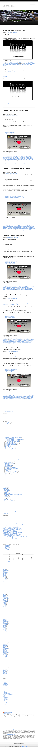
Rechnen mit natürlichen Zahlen (10, 479)
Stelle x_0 (21, 162)
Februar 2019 (5, 578)
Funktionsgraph (19, 224)
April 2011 (4, 641)
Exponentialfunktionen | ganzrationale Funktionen (12, 468)
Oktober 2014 (5, 622)
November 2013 (5, 633)
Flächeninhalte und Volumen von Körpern (12, 441)
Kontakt (30, 21)
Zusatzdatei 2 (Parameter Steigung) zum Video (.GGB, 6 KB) (14, 197)
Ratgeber (5, 701)
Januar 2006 (5, 651)
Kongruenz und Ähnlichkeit (9, 442)
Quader (14, 396)
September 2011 (5, 640)
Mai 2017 (4, 593)
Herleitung (30, 160)
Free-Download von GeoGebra (10, 133)
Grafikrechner (6, 502)
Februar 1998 (5, 672)
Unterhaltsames (6, 702)
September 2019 (5, 572)
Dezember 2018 (5, 580)
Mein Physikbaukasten (7, 707)
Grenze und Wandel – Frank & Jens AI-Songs (10, 537)
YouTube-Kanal (7, 409)
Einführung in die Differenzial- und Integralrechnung (13, 437)
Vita (6, 21)
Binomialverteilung (8, 466)
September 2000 (5, 661)
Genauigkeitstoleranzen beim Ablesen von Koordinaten (14, 394)
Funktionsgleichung (14, 224)
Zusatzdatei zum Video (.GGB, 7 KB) (11, 132)
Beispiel (15, 156)
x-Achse (11, 163)
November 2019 (5, 570)
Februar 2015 (5, 618)
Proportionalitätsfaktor (29, 395)
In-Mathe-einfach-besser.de (20, 286)
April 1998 (4, 671)
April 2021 (4, 569)
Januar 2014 (5, 631)
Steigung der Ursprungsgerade (10, 397)
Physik (5, 700)
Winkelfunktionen (7, 487)
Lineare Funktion (13, 64)
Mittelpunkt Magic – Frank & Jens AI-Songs (9, 530)
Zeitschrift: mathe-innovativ (8, 509)
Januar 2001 (5, 659)
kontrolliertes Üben (21, 341)
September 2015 (5, 611)
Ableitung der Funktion (11, 155)
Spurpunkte (4, 397)
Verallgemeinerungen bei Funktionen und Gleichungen (10, 63)
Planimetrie (7, 473)
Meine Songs (5, 488)
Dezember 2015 (5, 608)
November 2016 (5, 598)
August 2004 (5, 656)
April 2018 (4, 584)
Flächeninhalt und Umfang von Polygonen (12, 440)
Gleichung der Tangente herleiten (14, 159)
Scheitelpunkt (19, 104)
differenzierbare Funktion (10, 157)
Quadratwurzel (7, 478)
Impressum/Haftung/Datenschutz (8, 23)
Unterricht (18, 21)
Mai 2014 (4, 627)
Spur (24, 229)
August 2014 (5, 624)
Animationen (6, 690)
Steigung (20, 161)
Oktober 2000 (5, 660)
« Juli (9, 561)
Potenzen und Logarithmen (9, 474)
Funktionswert (24, 224)
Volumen (4, 398)
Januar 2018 (5, 586)
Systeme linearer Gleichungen (9, 449)
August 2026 (5, 565)
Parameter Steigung (28, 228)
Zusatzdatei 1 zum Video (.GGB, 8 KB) (11, 369)
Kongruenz (6, 470)
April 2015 (4, 616)
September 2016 (5, 600)
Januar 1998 (5, 673)
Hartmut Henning (7, 545)
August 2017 (5, 591)
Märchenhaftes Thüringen (8, 712)
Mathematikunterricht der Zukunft (21, 227)
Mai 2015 (4, 615)
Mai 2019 (4, 575)
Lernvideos (5, 692)
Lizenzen (26, 21)
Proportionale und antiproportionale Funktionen (13, 458)
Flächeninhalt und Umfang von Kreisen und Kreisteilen (14, 439)
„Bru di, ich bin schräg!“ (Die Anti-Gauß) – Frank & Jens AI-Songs (13, 522)
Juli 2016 (4, 602)
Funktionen (25, 158)
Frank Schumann (9, 5)
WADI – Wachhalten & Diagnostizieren (8, 512)
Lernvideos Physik (7, 493)
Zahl (24, 398)
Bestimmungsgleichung (28, 156)
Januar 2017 (5, 596)
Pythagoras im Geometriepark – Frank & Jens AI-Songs (11, 535)
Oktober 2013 (5, 634)
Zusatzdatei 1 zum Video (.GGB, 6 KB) (11, 259)
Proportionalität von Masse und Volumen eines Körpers (13, 494)
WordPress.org (5, 685)
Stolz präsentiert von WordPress (19, 743)
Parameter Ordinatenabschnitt (20, 228)
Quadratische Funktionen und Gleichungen (11, 104)
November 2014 (5, 621)
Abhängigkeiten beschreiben (10, 301)
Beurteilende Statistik (9, 433)
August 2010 (5, 643)
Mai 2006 (4, 649)
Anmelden (4, 682)
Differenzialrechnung (11, 285)
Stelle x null (17, 162)
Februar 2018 (5, 585)
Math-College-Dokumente (8, 505)
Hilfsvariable (28, 225)
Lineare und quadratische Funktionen (11, 173)
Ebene (30, 393)
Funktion (30, 63)
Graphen (28, 160)
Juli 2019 (4, 573)
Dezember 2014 (5, 620)
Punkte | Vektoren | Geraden (9, 477)
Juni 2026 (4, 567)
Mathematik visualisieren (26, 62)
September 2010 (5, 642)
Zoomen (30, 398)
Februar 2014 (5, 630)
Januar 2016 (5, 607)
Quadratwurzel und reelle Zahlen (10, 447)
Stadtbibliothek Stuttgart (8, 415)
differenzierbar (5, 157)
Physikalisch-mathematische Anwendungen (11, 443)
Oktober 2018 (5, 581)
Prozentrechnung (7, 476)
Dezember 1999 (5, 666)
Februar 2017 (5, 595)
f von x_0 (31, 157)
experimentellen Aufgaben (17, 223)
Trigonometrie (7, 484)
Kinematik (6, 491)
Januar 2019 (5, 579)
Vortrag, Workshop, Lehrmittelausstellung (9, 511)
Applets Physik (6, 490)
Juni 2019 (4, 574)
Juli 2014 (4, 625)
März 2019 (4, 577)
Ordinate (24, 395)
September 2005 (5, 652)
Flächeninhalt (5, 394)
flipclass (4, 158)
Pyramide (11, 396)
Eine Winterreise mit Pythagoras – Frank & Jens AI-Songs (12, 534)
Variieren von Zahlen (22, 343)
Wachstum (7, 460)
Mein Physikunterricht (7, 708)
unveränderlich (23, 397)
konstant (11, 395)
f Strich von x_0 (28, 157)
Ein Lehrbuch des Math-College (9, 500)
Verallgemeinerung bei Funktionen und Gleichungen (23, 105)
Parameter (4, 228)
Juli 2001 (4, 658)
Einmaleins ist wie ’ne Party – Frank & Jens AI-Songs (11, 527)
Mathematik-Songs (7, 693)
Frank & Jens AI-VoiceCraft (9, 411)
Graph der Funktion (14, 160)
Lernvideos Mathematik (25, 154)
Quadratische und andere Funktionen (10, 446)
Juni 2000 (4, 662)
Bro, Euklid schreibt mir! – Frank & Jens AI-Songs (10, 526)
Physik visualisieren (6, 489)
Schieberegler (18, 229)
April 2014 (4, 628)
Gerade (24, 394)
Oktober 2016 (5, 599)
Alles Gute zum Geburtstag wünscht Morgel (9, 734)
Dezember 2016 (5, 597)
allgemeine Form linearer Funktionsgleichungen (20, 222)
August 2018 (5, 583)
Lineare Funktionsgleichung (12, 287)
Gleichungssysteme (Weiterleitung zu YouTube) (10, 304)
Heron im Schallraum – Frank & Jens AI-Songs (10, 531)
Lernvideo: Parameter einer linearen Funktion (16, 168)
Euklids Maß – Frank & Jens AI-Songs (8, 525)
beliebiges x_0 (19, 156)
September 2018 (5, 582)
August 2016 (5, 601)
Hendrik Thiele (7, 546)
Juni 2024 (4, 568)
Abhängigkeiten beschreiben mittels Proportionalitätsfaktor (20, 393)
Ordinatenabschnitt (5, 161)
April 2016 (4, 605)
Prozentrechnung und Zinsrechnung (10, 444)
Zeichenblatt (27, 398)
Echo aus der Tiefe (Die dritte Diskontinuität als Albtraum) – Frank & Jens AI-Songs (15, 536)
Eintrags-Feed (5, 683)
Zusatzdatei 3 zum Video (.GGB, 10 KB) (11, 262)
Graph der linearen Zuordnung (13, 225)
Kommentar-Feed (5, 684)
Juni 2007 (4, 647)
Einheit (32, 393)
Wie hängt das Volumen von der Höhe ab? (11, 398)
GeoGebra (15, 62)
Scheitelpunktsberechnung (25, 104)
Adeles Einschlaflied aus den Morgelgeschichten (10, 729)
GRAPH (10, 64)
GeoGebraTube (7, 403)
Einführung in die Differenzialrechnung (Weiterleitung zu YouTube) (23, 116)
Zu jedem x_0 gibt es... (27, 163)
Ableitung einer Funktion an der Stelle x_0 (21, 155)
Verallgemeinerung (17, 230)
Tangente (24, 162)
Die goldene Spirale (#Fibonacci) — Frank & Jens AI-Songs (12, 539)
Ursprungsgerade (12, 230)
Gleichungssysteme (19, 301)
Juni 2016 (4, 603)
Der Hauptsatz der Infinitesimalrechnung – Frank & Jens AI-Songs (13, 524)
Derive (5, 498)
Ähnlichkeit (7, 464)
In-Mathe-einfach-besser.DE (9, 414)
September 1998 (5, 670)
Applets (5, 691)
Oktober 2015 (5, 610)
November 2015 (5, 609)
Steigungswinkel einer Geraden (20, 289)
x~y (20, 398)
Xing (5, 408)
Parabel (4, 104)
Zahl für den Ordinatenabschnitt (19, 163)
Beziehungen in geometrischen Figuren (11, 429)
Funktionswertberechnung (29, 224)
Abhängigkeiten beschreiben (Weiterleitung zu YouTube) (23, 303)
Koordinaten (15, 395)
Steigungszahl (14, 162)
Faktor (22, 223)
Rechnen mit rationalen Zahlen (9, 448)
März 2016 (4, 606)
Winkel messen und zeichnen (9, 461)
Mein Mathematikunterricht (8, 706)
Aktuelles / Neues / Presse (7, 422)
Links (22, 21)
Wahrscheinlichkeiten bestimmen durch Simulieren (14, 435)
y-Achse (14, 163)
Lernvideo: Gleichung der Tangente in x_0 (15, 110)
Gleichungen (7, 160)
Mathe (4, 227)
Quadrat (17, 396)
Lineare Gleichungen (9, 454)
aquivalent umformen (11, 156)
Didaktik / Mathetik (7, 499)
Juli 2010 (4, 644)
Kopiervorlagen (6, 504)
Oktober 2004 (5, 654)
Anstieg (28, 222)
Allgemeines (6, 697)
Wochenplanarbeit (5, 513)
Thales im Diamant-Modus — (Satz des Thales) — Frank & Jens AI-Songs (14, 540)
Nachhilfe (27, 227)
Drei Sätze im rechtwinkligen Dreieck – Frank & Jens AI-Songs (12, 532)
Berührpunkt (23, 156)
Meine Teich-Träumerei (6, 713)
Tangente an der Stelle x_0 (29, 162)
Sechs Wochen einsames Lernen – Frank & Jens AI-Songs (12, 528)
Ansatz (7, 156)
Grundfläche (6, 395)
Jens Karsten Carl (16, 226)
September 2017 (5, 590)
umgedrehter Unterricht (6, 163)
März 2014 (4, 629)
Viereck (32, 397)
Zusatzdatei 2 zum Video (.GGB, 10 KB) (11, 370)
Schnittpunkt (22, 229)
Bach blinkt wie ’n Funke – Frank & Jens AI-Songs (10, 517)
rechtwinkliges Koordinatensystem (13, 161)
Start (4, 21)
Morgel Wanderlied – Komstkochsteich (9, 718)
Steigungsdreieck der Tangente (7, 162)
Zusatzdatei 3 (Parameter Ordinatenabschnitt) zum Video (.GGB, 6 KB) (16, 198)
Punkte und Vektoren (8, 445)
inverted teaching (10, 226)
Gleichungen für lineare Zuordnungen (16, 340)
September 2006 (5, 648)
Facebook (6, 402)
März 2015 (4, 617)
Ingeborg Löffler (7, 547)
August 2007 (5, 646)
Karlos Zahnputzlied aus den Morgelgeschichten (10, 723)
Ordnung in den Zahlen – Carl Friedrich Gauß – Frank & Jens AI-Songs (14, 538)
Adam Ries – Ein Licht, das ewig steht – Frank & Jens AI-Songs (12, 529)
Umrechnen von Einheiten (9, 485)
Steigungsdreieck (18, 64)
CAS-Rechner (6, 497)
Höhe (9, 395)
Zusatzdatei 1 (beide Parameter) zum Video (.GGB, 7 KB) (14, 196)
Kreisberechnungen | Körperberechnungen (11, 471)
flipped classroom (8, 158)
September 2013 (5, 635)
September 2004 (5, 655)
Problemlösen (7, 475)
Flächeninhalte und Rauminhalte (10, 438)
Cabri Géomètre (6, 496)
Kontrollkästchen (27, 341)
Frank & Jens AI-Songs (8, 410)
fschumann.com (18, 158)
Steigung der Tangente (24, 161)
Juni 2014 (4, 626)
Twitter (6, 406)
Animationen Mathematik (8, 427)
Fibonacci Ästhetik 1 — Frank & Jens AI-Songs (10, 533)
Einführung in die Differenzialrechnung (12, 115)
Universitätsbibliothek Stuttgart (9, 416)
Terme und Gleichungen (8, 450)
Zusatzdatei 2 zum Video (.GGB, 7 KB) (11, 261)
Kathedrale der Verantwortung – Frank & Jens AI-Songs (11, 541)
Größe (4, 395)
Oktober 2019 (5, 571)
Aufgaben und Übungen (6, 423)
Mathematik (6, 227)
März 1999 (4, 669)
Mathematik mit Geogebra (12, 227)
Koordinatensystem (20, 395)
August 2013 (5, 636)
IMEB (15, 21)
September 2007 (5, 645)
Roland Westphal (7, 549)
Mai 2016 (4, 604)
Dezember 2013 (5, 632)
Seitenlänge (30, 396)
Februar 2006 (5, 650)
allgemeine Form (10, 222)
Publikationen (11, 21)
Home (4, 425)
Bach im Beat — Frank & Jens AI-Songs (9, 518)
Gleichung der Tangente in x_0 (23, 159)
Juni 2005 (4, 653)
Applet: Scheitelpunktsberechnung (13, 70)
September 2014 (5, 623)
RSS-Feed (6, 407)
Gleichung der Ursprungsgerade (29, 394)
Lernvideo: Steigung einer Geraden (13, 235)
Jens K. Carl (6, 548)
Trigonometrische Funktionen (9, 451)
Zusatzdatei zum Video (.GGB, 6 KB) (11, 316)
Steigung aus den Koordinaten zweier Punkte (22, 288)
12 (13, 557)
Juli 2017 (4, 592)
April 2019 (4, 576)
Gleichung (31, 158)
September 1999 (5, 667)
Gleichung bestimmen (6, 159)
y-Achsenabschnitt (28, 230)
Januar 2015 (5, 619)
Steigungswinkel (13, 289)
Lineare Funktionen (20, 62)
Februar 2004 (5, 657)
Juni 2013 (4, 637)
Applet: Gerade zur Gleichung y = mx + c (15, 31)
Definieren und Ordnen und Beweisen (11, 436)
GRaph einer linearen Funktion (22, 160)
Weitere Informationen (25, 746)
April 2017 (4, 594)
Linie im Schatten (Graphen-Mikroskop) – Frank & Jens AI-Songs (13, 516)
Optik (6, 492)
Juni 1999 (4, 668)
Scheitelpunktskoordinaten (6, 105)
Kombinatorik (8, 434)
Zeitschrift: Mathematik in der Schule (9, 510)
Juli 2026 (4, 566)
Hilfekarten (5, 503)
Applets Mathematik (11, 62)
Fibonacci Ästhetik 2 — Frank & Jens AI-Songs (10, 523)
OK (30, 746)
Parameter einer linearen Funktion (11, 228)
